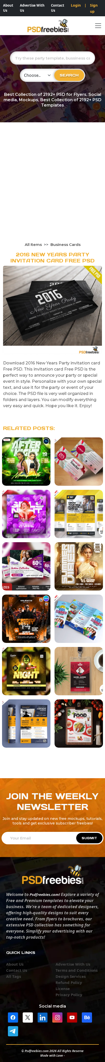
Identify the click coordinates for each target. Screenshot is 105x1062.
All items (33, 244)
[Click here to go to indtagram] (57, 1017)
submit (89, 838)
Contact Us (57, 8)
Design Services (71, 976)
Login (76, 5)
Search (69, 75)
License (63, 988)
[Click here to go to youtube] (72, 1017)
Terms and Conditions (77, 970)
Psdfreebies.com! (45, 894)
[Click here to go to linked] (42, 1017)
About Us (8, 8)
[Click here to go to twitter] (28, 1017)
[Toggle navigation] (98, 26)
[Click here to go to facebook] (13, 1017)
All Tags (13, 976)
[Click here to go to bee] (87, 1017)
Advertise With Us (32, 8)
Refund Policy (69, 982)
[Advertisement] (52, 187)
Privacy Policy (69, 994)
